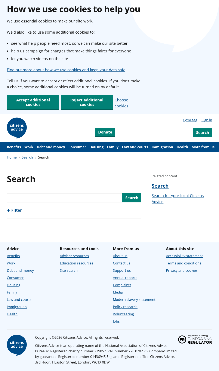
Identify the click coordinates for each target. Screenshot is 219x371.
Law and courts (135, 147)
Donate (105, 132)
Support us (122, 270)
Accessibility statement (184, 256)
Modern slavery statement (134, 299)
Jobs (116, 321)
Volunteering (123, 314)
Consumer (77, 147)
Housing (96, 147)
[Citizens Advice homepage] (17, 345)
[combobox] (156, 132)
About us (120, 256)
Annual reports (125, 277)
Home (12, 157)
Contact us (121, 263)
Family (112, 147)
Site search (69, 270)
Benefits (14, 147)
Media (118, 292)
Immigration (162, 147)
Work (28, 147)
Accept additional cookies (33, 102)
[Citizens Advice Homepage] (17, 128)
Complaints (122, 285)
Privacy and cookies (182, 270)
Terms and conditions (183, 263)
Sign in (206, 120)
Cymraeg (190, 120)
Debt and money (51, 147)
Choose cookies (121, 102)
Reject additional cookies (87, 102)
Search (27, 157)
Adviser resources (74, 256)
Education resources (76, 263)
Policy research (125, 306)
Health (182, 147)
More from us (203, 147)
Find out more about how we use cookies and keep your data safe (66, 69)
